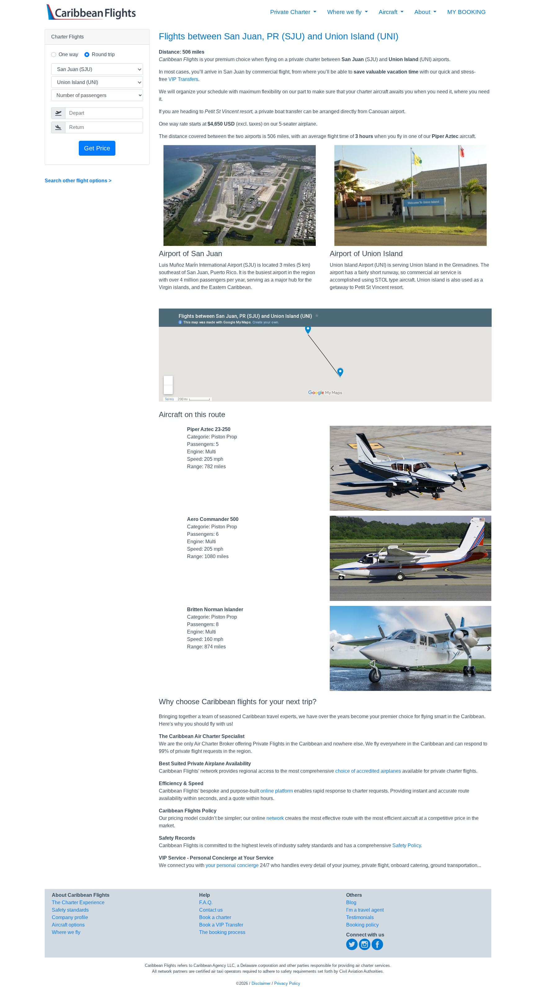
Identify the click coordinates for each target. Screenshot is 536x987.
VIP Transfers (183, 79)
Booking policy (362, 924)
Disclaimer (261, 983)
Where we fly (66, 932)
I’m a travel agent (365, 910)
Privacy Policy (287, 983)
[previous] (332, 468)
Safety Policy (406, 845)
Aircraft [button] (389, 12)
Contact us (211, 910)
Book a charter (215, 917)
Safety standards (70, 910)
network (275, 818)
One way (68, 54)
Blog (351, 902)
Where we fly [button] (345, 12)
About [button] (423, 12)
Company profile (70, 917)
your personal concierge (232, 865)
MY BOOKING (466, 12)
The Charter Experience (78, 902)
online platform (276, 791)
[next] (488, 468)
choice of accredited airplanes (368, 771)
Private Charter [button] (291, 12)
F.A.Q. (205, 902)
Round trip (103, 54)
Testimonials (360, 917)
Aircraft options (68, 924)
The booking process (222, 932)
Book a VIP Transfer (221, 924)
